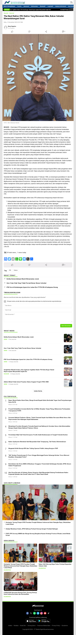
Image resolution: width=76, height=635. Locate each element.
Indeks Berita (38, 391)
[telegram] (38, 613)
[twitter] (31, 613)
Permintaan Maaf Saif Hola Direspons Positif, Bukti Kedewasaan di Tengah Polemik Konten (38, 435)
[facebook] (27, 613)
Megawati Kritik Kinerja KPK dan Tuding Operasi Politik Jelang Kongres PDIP (33, 448)
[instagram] (41, 613)
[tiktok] (48, 613)
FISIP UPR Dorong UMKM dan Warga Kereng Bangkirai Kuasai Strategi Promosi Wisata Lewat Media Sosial (38, 534)
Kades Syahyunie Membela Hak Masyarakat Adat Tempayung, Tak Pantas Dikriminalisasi (37, 441)
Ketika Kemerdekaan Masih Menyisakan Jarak (23, 279)
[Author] (6, 27)
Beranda (6, 13)
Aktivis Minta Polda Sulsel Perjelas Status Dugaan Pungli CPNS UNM (26, 382)
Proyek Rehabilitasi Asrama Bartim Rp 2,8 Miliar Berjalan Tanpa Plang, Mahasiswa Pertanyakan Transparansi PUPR (39, 410)
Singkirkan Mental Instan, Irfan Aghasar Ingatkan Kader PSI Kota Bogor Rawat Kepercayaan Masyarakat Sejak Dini (29, 370)
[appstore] (31, 621)
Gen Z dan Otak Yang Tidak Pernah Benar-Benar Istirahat (26, 283)
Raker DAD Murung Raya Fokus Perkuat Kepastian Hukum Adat (55, 565)
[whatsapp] (34, 613)
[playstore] (44, 621)
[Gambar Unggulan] (38, 77)
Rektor (16, 270)
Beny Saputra (12, 26)
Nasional (11, 13)
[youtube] (45, 613)
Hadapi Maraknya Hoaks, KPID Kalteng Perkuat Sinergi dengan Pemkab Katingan (32, 529)
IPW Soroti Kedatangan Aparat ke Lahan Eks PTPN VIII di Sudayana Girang (32, 287)
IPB (10, 270)
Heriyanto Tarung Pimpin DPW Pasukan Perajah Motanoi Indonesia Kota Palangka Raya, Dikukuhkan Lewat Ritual (38, 523)
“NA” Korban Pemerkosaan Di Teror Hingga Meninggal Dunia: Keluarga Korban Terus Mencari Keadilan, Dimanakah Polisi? (38, 456)
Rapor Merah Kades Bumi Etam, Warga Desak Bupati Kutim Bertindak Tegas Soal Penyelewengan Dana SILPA (40, 401)
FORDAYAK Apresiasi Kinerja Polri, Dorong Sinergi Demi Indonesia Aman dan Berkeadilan (20, 593)
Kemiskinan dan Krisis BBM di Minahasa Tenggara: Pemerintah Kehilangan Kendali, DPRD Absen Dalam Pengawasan (39, 465)
